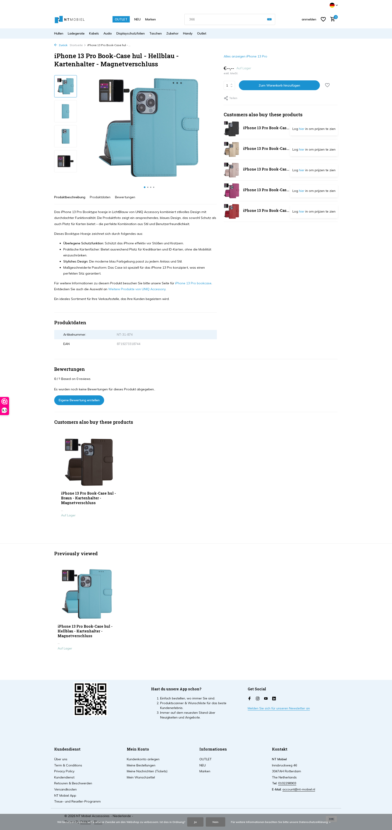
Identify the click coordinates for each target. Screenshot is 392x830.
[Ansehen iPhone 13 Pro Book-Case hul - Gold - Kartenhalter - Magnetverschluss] (232, 149)
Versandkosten (65, 789)
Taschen (155, 33)
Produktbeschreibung (69, 197)
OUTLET (121, 19)
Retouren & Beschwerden (73, 783)
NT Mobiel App (65, 795)
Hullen (58, 33)
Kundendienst (64, 777)
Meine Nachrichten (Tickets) (147, 771)
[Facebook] (249, 698)
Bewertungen (125, 197)
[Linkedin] (274, 698)
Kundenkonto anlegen (143, 759)
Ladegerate (76, 33)
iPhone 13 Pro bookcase (193, 283)
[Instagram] (258, 698)
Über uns (60, 759)
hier (301, 129)
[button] (144, 187)
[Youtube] (266, 698)
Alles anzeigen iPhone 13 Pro (245, 56)
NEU (137, 19)
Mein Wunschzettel (141, 777)
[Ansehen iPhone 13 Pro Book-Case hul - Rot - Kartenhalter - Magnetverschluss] (232, 211)
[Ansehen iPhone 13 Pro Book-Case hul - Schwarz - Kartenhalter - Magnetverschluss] (232, 129)
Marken (150, 19)
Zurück (62, 45)
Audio (107, 33)
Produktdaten (100, 197)
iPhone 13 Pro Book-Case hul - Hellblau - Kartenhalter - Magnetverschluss (85, 631)
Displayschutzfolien (130, 33)
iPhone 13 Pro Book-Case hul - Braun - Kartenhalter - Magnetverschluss (88, 498)
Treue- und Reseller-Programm (77, 801)
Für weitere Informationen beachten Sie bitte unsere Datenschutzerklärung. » (281, 822)
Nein (215, 822)
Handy (188, 33)
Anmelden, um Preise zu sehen (89, 525)
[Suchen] (269, 19)
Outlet (201, 33)
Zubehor (172, 33)
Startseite (76, 45)
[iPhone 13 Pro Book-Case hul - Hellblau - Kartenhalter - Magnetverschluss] (87, 594)
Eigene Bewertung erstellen (79, 400)
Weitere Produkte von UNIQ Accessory (136, 289)
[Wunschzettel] (323, 19)
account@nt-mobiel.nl (298, 789)
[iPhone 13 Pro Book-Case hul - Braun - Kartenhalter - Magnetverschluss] (89, 462)
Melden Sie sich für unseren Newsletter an (279, 708)
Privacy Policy (64, 771)
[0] (331, 19)
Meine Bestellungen (141, 765)
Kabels (94, 33)
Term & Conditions (68, 765)
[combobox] (229, 19)
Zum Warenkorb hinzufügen (279, 85)
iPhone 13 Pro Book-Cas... (266, 127)
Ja (195, 822)
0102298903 (287, 783)
